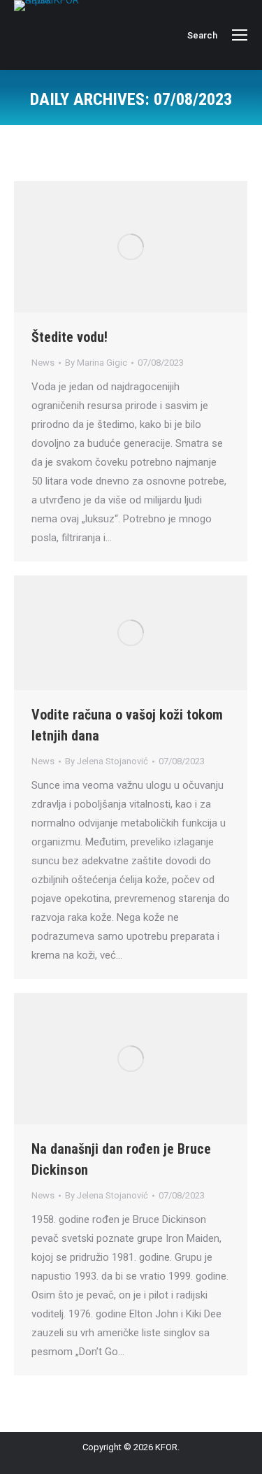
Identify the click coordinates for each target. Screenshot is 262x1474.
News (42, 362)
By (96, 362)
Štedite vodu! (69, 337)
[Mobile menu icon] (239, 35)
